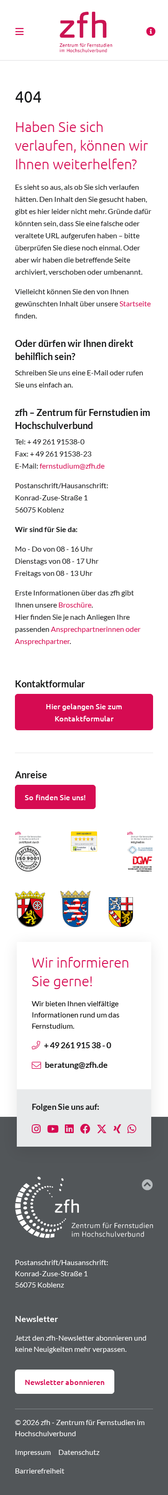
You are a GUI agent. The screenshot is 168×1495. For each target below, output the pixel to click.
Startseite (135, 303)
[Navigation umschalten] (22, 31)
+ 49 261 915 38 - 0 (77, 1045)
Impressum (33, 1451)
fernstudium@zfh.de (72, 465)
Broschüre (74, 604)
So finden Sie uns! (55, 797)
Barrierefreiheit (39, 1470)
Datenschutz (78, 1451)
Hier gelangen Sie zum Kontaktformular (84, 712)
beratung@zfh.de (76, 1064)
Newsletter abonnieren (65, 1382)
